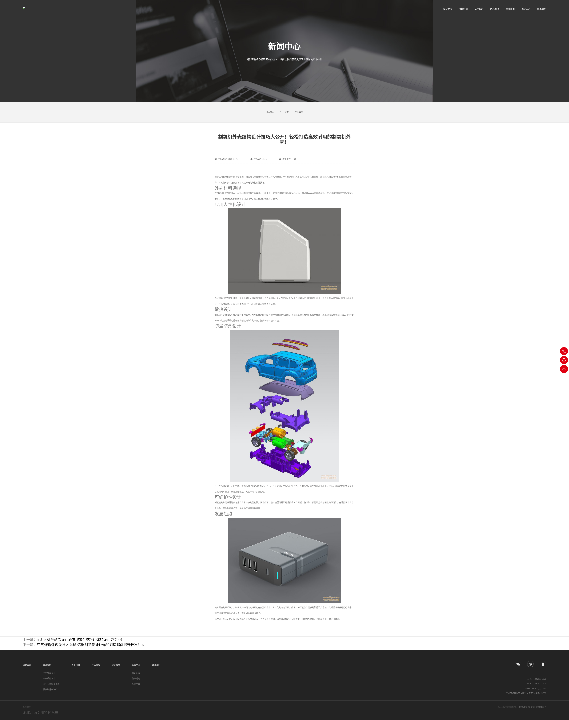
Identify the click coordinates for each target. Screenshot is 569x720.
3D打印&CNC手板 (51, 684)
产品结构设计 (49, 678)
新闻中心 (526, 9)
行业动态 (284, 112)
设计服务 (510, 9)
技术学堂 (299, 112)
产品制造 (494, 9)
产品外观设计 (49, 673)
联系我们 (541, 9)
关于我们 (478, 9)
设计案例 (463, 9)
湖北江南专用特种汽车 (40, 713)
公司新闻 (270, 112)
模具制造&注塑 (50, 689)
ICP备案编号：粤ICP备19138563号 (532, 707)
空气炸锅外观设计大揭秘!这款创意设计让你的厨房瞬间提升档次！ (89, 645)
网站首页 (447, 9)
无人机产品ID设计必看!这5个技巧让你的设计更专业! (81, 640)
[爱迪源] (33, 8)
